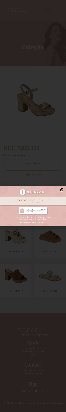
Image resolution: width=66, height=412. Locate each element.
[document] (33, 206)
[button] (62, 190)
